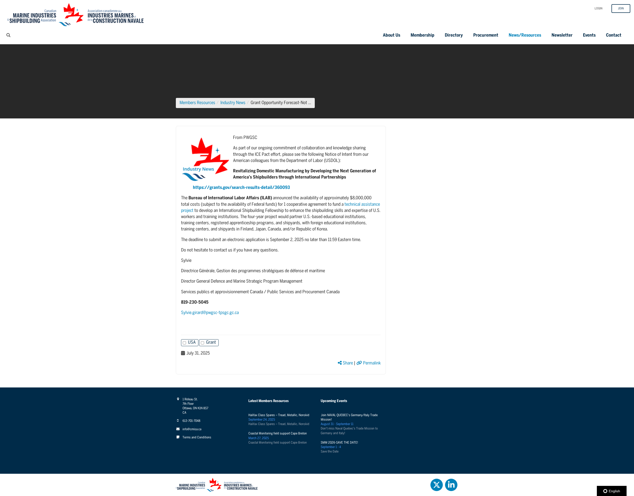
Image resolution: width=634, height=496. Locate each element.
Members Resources (197, 103)
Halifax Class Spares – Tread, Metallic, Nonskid (278, 415)
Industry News (232, 103)
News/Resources (525, 35)
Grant (211, 342)
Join (621, 8)
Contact (613, 35)
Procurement (485, 35)
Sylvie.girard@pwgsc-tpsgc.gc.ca (210, 313)
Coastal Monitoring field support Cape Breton (277, 433)
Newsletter (562, 35)
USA (192, 342)
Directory (454, 35)
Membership (422, 35)
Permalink (371, 363)
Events (589, 35)
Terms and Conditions (197, 437)
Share (347, 363)
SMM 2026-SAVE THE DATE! (339, 442)
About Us (391, 35)
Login (599, 8)
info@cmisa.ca (192, 429)
